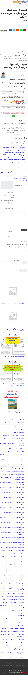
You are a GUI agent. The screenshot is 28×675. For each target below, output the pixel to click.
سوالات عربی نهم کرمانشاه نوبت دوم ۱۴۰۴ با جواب (12, 610)
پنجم (1, 663)
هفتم (20, 665)
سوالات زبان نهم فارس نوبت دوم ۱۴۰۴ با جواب (13, 561)
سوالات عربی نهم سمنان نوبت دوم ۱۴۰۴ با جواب (12, 550)
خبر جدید (16, 662)
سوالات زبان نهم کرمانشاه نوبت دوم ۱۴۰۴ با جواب (12, 471)
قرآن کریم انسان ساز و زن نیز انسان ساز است (13, 422)
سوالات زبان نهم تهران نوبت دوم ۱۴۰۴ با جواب (13, 628)
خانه (25, 662)
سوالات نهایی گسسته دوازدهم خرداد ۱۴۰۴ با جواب (12, 547)
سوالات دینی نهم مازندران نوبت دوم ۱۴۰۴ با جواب (12, 596)
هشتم (17, 665)
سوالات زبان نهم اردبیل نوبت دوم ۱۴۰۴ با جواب (13, 618)
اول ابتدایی (20, 663)
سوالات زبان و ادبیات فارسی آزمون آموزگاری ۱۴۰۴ (12, 435)
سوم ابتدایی (9, 663)
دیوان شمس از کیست (19, 432)
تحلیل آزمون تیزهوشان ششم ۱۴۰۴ (16, 157)
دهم (11, 665)
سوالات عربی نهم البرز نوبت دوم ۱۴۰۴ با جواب (13, 474)
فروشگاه (21, 662)
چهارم (5, 663)
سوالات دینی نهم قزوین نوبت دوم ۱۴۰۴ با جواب (13, 593)
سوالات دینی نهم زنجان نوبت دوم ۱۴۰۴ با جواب (13, 553)
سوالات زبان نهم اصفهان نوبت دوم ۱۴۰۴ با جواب (12, 631)
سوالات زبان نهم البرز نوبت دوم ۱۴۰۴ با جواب (13, 649)
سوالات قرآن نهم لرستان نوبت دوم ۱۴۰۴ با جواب (12, 602)
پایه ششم (24, 20)
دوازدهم (3, 665)
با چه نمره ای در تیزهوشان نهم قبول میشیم (14, 162)
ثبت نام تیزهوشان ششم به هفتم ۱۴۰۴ (15, 150)
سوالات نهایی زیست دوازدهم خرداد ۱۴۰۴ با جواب (12, 639)
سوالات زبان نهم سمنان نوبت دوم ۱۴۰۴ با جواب (13, 645)
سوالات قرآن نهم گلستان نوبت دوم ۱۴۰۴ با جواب (12, 599)
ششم (23, 665)
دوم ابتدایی (15, 663)
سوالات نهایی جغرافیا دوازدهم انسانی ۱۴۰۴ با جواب (12, 468)
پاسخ (26, 250)
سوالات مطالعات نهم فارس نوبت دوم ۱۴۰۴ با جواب (12, 657)
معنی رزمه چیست (19, 429)
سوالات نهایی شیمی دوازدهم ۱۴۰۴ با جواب (14, 464)
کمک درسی (10, 670)
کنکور (25, 663)
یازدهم (7, 665)
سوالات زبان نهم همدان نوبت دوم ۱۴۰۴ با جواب (13, 621)
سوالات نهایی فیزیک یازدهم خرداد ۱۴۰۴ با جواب (13, 642)
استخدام (12, 662)
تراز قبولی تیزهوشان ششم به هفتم (16, 141)
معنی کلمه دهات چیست (18, 426)
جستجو (24, 262)
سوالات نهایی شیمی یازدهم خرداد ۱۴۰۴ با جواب (13, 579)
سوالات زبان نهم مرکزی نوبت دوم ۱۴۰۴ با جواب (12, 625)
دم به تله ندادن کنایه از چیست (17, 419)
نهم (13, 665)
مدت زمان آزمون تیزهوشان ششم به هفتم (14, 152)
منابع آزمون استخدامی (5, 662)
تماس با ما (13, 666)
